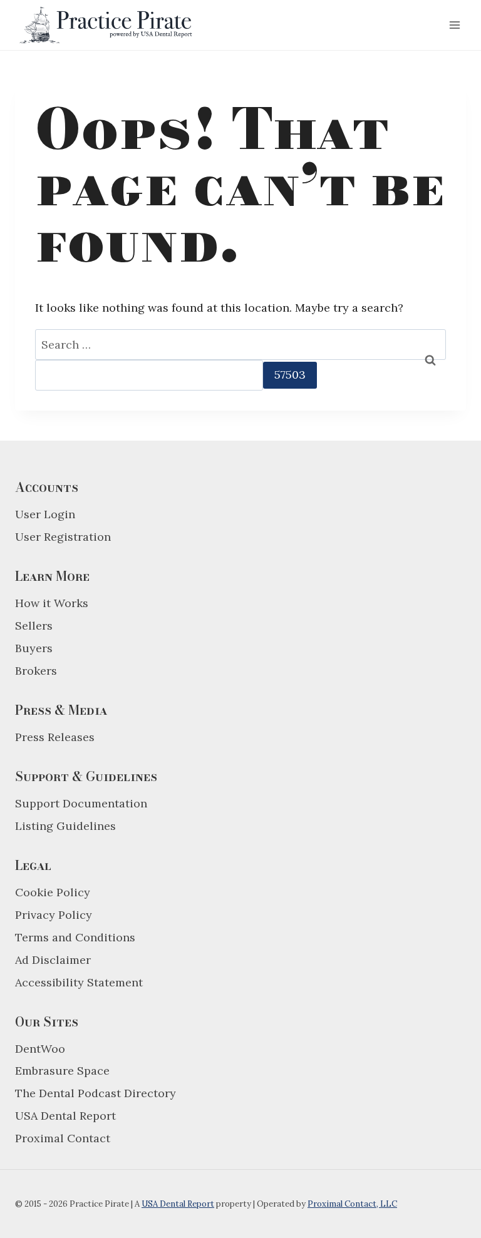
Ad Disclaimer (53, 960)
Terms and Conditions (75, 937)
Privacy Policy (53, 915)
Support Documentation (81, 803)
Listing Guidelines (65, 826)
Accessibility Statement (79, 982)
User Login (45, 514)
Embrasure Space (62, 1070)
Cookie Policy (52, 892)
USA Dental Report (65, 1115)
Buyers (34, 648)
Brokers (36, 670)
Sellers (34, 625)
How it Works (51, 603)
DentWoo (40, 1048)
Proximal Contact (62, 1138)
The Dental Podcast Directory (95, 1093)
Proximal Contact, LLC (352, 1204)
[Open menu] (454, 24)
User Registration (63, 536)
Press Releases (55, 737)
